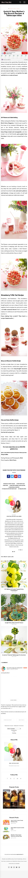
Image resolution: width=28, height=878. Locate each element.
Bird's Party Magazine (7, 123)
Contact (25, 861)
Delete (20, 667)
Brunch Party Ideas (14, 8)
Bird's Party (13, 460)
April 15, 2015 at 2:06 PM (12, 669)
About (19, 861)
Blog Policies (15, 861)
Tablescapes (22, 488)
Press (22, 861)
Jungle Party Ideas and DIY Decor (14, 622)
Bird (21, 458)
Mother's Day (21, 483)
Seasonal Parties (14, 487)
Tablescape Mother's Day (10, 488)
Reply (25, 667)
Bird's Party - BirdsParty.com (6, 861)
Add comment (3, 670)
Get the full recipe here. (7, 432)
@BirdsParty (20, 854)
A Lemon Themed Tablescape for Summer (14, 655)
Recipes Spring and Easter (17, 485)
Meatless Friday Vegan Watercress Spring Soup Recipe (16, 836)
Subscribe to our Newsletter (14, 863)
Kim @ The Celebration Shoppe (14, 667)
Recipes (6, 485)
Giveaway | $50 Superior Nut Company (14, 806)
